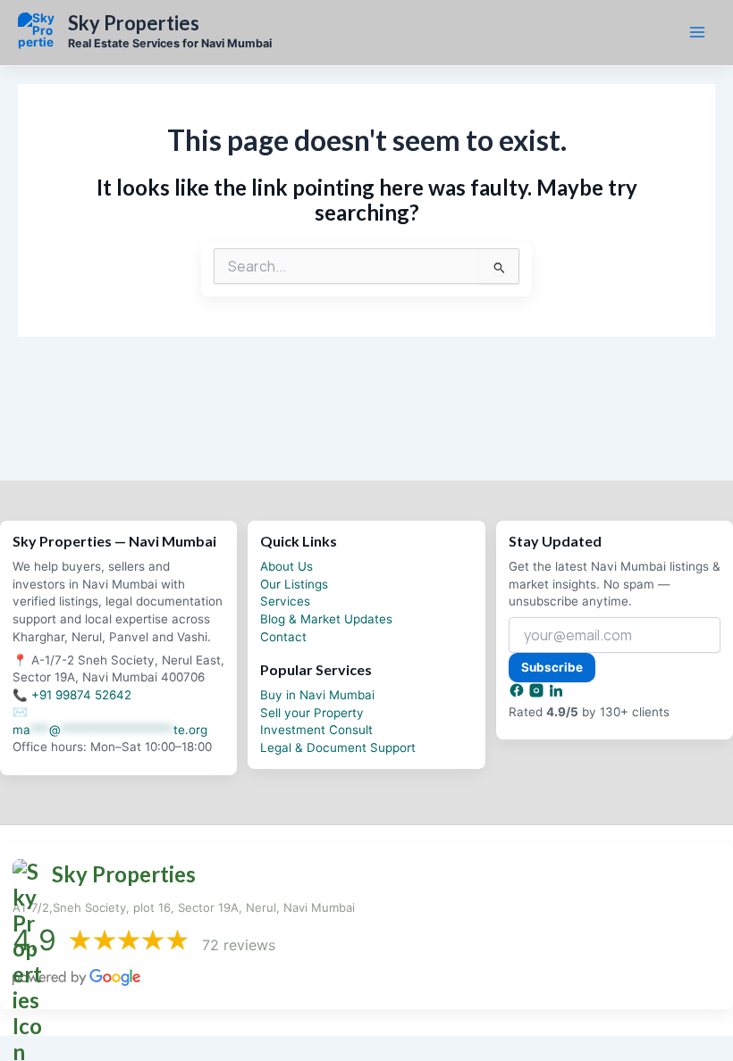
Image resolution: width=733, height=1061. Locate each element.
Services (285, 601)
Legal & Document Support (338, 747)
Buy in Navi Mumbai (317, 695)
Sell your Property (312, 713)
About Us (286, 566)
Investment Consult (316, 730)
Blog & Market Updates (326, 619)
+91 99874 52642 (81, 695)
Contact (283, 637)
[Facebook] (518, 694)
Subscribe (552, 667)
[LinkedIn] (556, 694)
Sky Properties (133, 23)
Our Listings (294, 584)
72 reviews (238, 945)
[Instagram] (538, 694)
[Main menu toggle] (697, 32)
